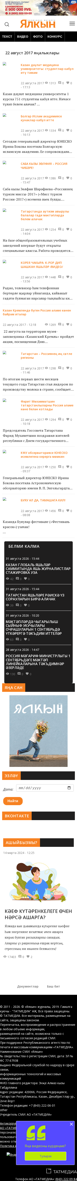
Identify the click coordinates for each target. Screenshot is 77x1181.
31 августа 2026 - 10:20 (22, 615)
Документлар (27, 986)
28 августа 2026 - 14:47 (22, 650)
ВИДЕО (22, 36)
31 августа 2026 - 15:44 (22, 559)
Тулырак (46, 1156)
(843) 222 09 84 (66, 1179)
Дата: (8, 789)
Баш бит (53, 986)
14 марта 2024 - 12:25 (18, 853)
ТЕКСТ (7, 36)
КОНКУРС (54, 36)
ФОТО (38, 36)
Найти (12, 801)
